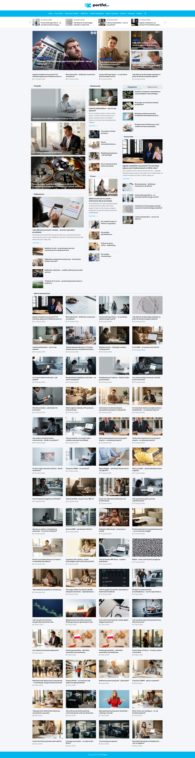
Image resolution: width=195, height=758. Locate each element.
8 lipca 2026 (138, 683)
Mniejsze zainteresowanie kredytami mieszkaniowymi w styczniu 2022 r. (146, 115)
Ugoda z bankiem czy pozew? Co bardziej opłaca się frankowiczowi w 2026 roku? (84, 26)
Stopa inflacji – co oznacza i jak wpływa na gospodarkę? (78, 682)
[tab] (132, 87)
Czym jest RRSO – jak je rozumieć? (145, 681)
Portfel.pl (104, 755)
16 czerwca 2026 (49, 67)
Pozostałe (131, 13)
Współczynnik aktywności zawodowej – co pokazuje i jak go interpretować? (47, 682)
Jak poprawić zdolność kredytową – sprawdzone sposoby (46, 712)
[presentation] (30, 22)
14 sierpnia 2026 (39, 534)
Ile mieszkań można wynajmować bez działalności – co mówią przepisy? (147, 409)
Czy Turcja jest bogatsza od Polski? (46, 499)
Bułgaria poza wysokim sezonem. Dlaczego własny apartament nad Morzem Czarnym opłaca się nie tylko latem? (80, 623)
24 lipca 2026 (38, 624)
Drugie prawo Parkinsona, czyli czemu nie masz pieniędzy (147, 125)
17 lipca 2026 (105, 624)
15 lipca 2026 (138, 624)
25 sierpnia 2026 (106, 352)
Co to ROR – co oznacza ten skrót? (145, 347)
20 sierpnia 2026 (39, 443)
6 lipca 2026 (38, 744)
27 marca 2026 (139, 67)
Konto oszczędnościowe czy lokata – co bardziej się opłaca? (109, 145)
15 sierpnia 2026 (106, 503)
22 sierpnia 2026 (39, 412)
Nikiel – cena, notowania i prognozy (146, 559)
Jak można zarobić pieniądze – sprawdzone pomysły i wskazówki (113, 64)
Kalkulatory (84, 13)
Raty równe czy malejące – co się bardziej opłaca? (145, 712)
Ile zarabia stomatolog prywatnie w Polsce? (109, 256)
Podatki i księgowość (97, 13)
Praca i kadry (59, 13)
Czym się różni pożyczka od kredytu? (47, 741)
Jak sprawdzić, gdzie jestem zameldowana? (143, 500)
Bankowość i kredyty (72, 13)
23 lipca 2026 (72, 624)
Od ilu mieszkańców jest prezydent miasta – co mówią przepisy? (113, 439)
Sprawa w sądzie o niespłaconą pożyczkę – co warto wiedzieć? (44, 530)
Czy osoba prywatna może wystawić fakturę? (109, 166)
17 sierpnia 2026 (72, 471)
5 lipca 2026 (105, 744)
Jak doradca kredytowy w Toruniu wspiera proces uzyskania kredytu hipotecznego (79, 349)
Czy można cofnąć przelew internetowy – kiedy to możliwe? (109, 134)
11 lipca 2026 (38, 653)
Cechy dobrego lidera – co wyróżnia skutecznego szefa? (149, 25)
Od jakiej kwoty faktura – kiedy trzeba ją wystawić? (55, 119)
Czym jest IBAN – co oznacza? (77, 468)
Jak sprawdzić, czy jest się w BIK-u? (80, 499)
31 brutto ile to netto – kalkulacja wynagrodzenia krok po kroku (109, 246)
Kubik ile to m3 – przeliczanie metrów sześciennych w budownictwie (59, 249)
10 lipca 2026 (138, 655)
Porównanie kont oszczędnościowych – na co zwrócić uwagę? (147, 530)
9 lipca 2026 (71, 685)
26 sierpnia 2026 (106, 79)
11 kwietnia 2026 (139, 47)
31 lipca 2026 (138, 594)
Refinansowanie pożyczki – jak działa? (114, 681)
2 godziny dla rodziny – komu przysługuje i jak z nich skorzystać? (80, 560)
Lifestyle (123, 13)
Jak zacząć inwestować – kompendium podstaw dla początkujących (42, 622)
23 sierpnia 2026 (106, 382)
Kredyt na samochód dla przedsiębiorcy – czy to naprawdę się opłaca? (147, 592)
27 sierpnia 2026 (39, 79)
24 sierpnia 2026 (39, 382)
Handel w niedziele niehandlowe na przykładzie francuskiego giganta (147, 94)
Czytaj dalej (35, 243)
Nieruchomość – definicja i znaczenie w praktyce (116, 24)
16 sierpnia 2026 (39, 501)
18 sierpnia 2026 (139, 443)
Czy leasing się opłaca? (108, 741)
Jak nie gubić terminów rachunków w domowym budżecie (113, 591)
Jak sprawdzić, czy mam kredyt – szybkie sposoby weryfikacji (79, 439)
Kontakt (139, 13)
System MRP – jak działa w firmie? (79, 529)
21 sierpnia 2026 (107, 67)
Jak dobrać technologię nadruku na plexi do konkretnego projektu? (146, 75)
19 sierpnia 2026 (72, 443)
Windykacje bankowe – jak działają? (109, 154)
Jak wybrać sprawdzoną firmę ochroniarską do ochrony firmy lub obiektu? (79, 713)
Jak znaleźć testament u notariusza (46, 590)
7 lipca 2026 (105, 715)
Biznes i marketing (112, 13)
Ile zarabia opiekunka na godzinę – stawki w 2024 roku (108, 235)
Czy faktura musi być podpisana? (47, 152)
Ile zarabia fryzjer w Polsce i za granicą (109, 222)
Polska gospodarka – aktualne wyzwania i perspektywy (77, 651)
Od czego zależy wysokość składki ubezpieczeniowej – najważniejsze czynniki (79, 592)
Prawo (50, 13)
